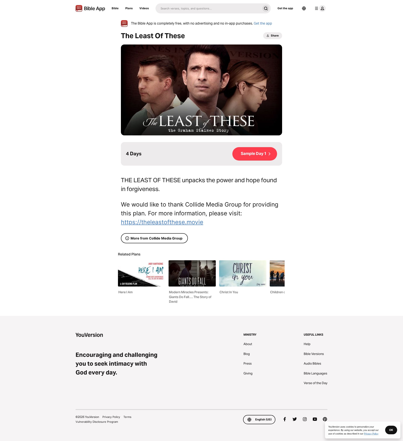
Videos (144, 8)
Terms (127, 417)
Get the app (285, 8)
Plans (129, 8)
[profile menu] (319, 8)
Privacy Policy (111, 417)
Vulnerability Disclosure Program (97, 421)
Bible (115, 8)
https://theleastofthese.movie (162, 222)
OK (391, 430)
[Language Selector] (304, 8)
